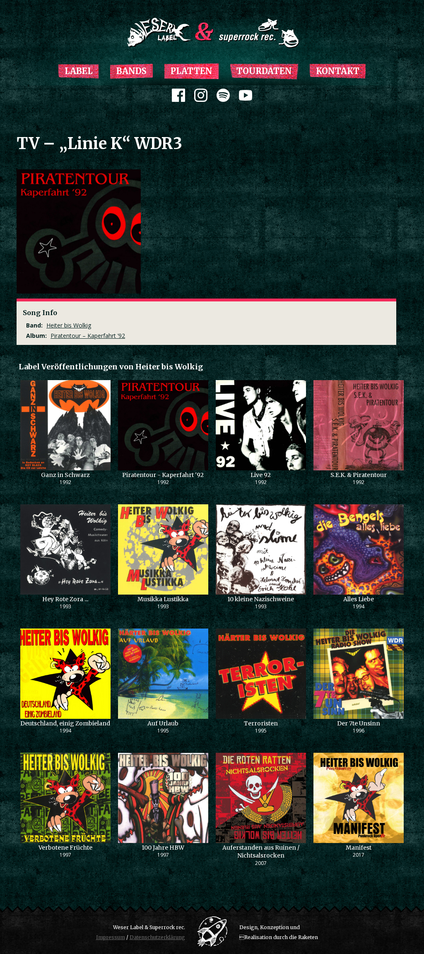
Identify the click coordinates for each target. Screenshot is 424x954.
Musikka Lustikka (162, 599)
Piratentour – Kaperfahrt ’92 (88, 336)
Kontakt (337, 71)
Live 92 (261, 475)
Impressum (110, 937)
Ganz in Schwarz (65, 475)
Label (78, 71)
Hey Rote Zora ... (65, 599)
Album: (36, 336)
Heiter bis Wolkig (68, 325)
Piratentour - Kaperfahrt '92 (163, 475)
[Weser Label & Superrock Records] (212, 32)
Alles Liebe (358, 599)
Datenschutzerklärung (157, 937)
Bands (131, 71)
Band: (34, 325)
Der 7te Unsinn (358, 723)
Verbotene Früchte (65, 847)
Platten (191, 71)
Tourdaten (264, 71)
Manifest (358, 847)
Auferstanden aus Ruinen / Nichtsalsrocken (260, 852)
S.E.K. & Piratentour (358, 475)
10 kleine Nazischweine (260, 599)
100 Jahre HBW (163, 847)
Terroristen (261, 723)
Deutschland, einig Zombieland (65, 723)
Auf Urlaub (162, 723)
